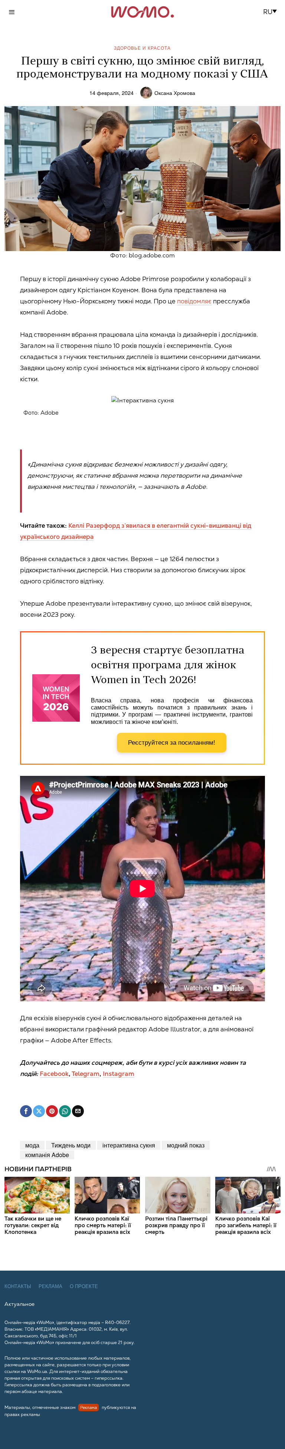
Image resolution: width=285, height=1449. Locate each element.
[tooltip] (26, 1111)
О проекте (84, 1286)
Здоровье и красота (142, 48)
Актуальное (19, 1304)
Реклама (50, 1286)
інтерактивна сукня (128, 1145)
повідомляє (194, 301)
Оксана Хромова (174, 92)
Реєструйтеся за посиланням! (171, 742)
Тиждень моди (71, 1145)
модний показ (185, 1145)
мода (32, 1145)
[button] (272, 12)
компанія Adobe (47, 1154)
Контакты (17, 1286)
